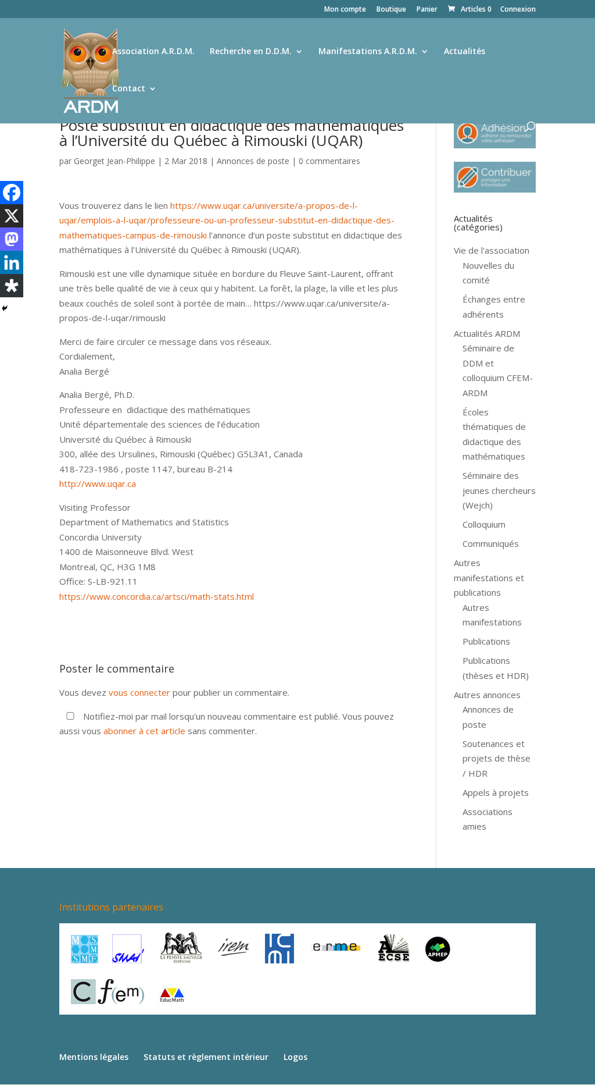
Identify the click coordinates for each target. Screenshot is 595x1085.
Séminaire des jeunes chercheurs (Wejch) (499, 490)
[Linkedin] (11, 262)
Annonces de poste (253, 160)
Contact (128, 89)
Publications (486, 641)
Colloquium (484, 524)
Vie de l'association (491, 250)
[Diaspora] (11, 285)
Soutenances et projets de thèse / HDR (497, 758)
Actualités (464, 51)
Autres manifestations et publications (489, 577)
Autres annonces (487, 694)
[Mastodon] (11, 239)
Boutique (391, 10)
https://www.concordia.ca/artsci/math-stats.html (156, 596)
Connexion (518, 10)
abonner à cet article (144, 731)
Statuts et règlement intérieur (206, 1056)
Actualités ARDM (487, 333)
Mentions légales (93, 1056)
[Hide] (4, 308)
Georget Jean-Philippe (114, 160)
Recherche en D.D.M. (251, 51)
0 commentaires (329, 160)
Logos (295, 1056)
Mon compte (345, 10)
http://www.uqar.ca (97, 483)
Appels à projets (496, 792)
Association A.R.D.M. (153, 51)
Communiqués (491, 543)
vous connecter (139, 692)
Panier (427, 10)
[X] (11, 215)
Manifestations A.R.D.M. (367, 51)
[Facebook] (11, 192)
